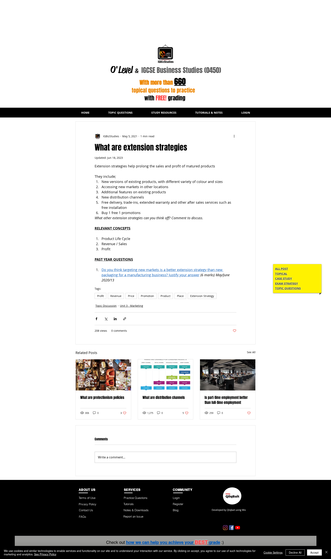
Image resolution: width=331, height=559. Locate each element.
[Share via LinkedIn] (115, 319)
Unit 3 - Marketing (131, 306)
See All (251, 352)
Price (131, 296)
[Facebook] (231, 527)
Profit (100, 296)
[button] (120, 112)
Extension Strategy (202, 296)
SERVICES (132, 490)
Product (165, 296)
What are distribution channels (164, 397)
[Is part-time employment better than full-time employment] (227, 374)
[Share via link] (124, 319)
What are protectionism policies (102, 397)
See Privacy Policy (45, 554)
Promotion (147, 296)
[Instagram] (225, 527)
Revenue (115, 296)
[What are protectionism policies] (103, 374)
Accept (314, 552)
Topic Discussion (106, 306)
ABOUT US (87, 490)
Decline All (295, 552)
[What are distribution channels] (165, 374)
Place (180, 296)
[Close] (326, 552)
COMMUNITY (182, 490)
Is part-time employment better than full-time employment (226, 400)
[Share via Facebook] (96, 319)
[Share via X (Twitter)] (106, 319)
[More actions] (234, 136)
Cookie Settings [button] (273, 552)
